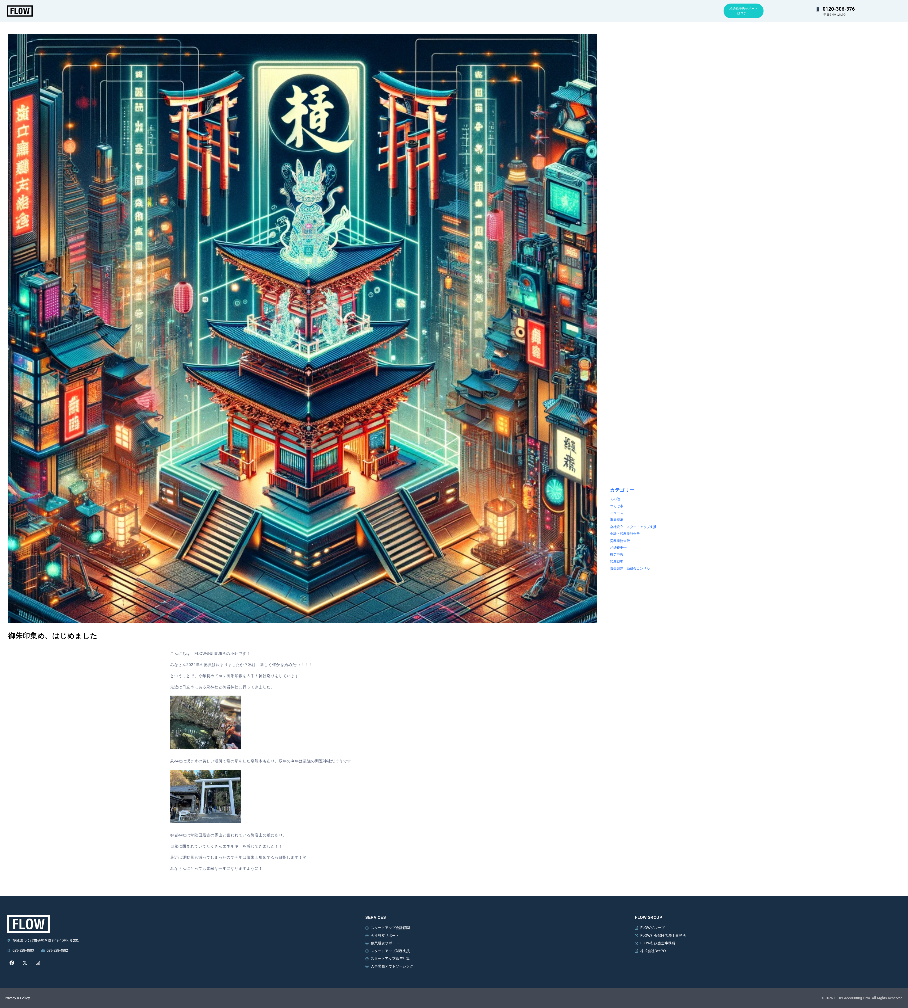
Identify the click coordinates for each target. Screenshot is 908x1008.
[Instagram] (38, 963)
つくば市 (616, 506)
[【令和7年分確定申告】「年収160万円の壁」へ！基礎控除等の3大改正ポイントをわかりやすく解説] (830, 413)
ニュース (616, 513)
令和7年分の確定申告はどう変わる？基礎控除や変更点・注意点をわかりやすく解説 (824, 251)
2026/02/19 (768, 245)
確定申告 (616, 554)
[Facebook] (12, 963)
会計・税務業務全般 (625, 534)
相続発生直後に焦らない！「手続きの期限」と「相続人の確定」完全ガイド (670, 251)
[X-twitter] (25, 963)
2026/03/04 (768, 130)
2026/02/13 (620, 353)
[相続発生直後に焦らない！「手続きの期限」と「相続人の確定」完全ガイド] (682, 195)
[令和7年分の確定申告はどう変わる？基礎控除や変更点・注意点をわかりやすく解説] (830, 195)
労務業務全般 (620, 541)
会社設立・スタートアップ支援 (633, 527)
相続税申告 (618, 548)
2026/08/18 (620, 130)
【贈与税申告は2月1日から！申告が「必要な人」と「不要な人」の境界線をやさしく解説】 (682, 359)
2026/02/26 (620, 245)
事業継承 (616, 520)
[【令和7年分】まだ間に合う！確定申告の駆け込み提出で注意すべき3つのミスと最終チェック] (830, 81)
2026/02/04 (768, 353)
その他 (615, 499)
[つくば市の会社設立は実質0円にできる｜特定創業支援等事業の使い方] (682, 81)
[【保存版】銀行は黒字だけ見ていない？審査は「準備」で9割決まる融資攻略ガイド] (830, 304)
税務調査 (616, 562)
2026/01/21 (768, 462)
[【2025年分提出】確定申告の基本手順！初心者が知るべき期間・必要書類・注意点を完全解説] (682, 413)
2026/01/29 (620, 462)
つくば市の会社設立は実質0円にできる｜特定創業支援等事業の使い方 (666, 136)
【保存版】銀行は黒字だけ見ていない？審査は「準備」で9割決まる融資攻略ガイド (824, 359)
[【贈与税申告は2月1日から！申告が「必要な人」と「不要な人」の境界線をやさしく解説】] (682, 304)
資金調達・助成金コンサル (630, 568)
